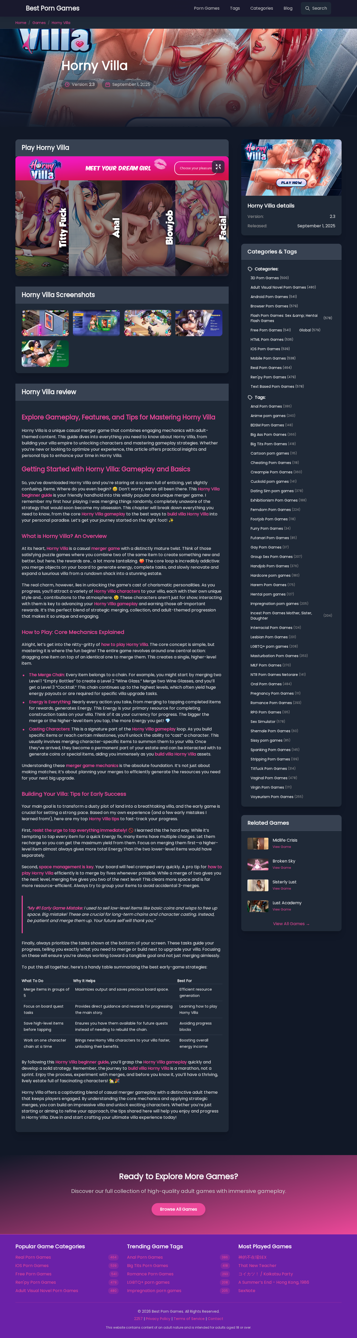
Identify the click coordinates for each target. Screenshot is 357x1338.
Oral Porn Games (271, 684)
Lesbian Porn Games (273, 637)
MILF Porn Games (271, 665)
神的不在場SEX (252, 1257)
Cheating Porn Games (275, 462)
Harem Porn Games (273, 584)
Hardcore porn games (275, 575)
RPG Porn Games (270, 712)
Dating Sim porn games (277, 490)
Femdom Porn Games (275, 509)
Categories (261, 8)
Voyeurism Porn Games (277, 796)
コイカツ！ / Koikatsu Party (265, 1274)
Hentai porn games (272, 594)
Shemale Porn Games (274, 731)
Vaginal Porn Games (274, 778)
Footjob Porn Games (273, 519)
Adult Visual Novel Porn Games (283, 287)
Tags (235, 8)
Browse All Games (178, 1209)
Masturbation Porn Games (279, 655)
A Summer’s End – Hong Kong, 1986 (273, 1282)
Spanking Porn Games (275, 749)
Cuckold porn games (274, 481)
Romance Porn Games (276, 702)
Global (309, 330)
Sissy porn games (270, 740)
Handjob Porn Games (274, 566)
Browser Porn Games (274, 306)
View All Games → (291, 924)
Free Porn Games (271, 330)
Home (20, 22)
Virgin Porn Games (271, 787)
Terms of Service (189, 1318)
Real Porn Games (271, 367)
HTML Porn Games (272, 339)
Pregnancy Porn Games (276, 693)
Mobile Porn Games (273, 358)
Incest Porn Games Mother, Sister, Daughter (291, 615)
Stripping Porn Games (275, 759)
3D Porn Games (270, 278)
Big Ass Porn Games (273, 434)
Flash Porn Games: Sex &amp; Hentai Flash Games (291, 318)
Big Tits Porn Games (273, 444)
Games (39, 22)
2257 (138, 1318)
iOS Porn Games (270, 349)
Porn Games (207, 8)
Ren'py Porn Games (273, 377)
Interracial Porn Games (276, 627)
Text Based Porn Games (277, 386)
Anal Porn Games (271, 406)
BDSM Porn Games (272, 425)
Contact (215, 1318)
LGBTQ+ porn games (274, 646)
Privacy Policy (158, 1318)
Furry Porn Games (271, 528)
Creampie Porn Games (276, 472)
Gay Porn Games (270, 547)
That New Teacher (257, 1266)
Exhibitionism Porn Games (279, 500)
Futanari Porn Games (274, 537)
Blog (288, 8)
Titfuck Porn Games (273, 768)
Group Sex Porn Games (276, 556)
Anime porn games (273, 415)
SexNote (246, 1291)
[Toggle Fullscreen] (218, 166)
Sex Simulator (268, 721)
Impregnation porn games (279, 603)
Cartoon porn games (274, 453)
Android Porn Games (274, 296)
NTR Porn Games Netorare (278, 674)
